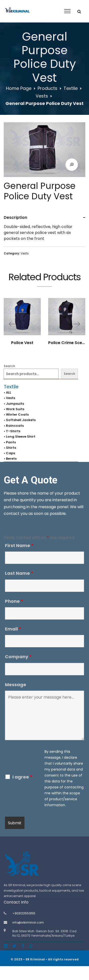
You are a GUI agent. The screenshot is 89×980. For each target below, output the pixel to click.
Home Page (18, 88)
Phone (14, 601)
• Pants (10, 442)
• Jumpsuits (14, 403)
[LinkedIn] (5, 946)
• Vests (9, 398)
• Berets (10, 458)
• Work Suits (14, 409)
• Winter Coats (16, 414)
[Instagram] (31, 946)
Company (18, 656)
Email (13, 629)
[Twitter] (14, 946)
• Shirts (10, 447)
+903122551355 (23, 913)
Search (9, 366)
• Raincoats (14, 425)
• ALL (7, 392)
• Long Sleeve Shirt (19, 436)
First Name (19, 545)
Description (15, 217)
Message (15, 684)
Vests (42, 96)
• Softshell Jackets (20, 420)
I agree (22, 777)
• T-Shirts (12, 431)
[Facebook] (23, 946)
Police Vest (22, 343)
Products (47, 88)
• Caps (9, 453)
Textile (71, 88)
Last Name (19, 573)
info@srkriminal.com (28, 922)
